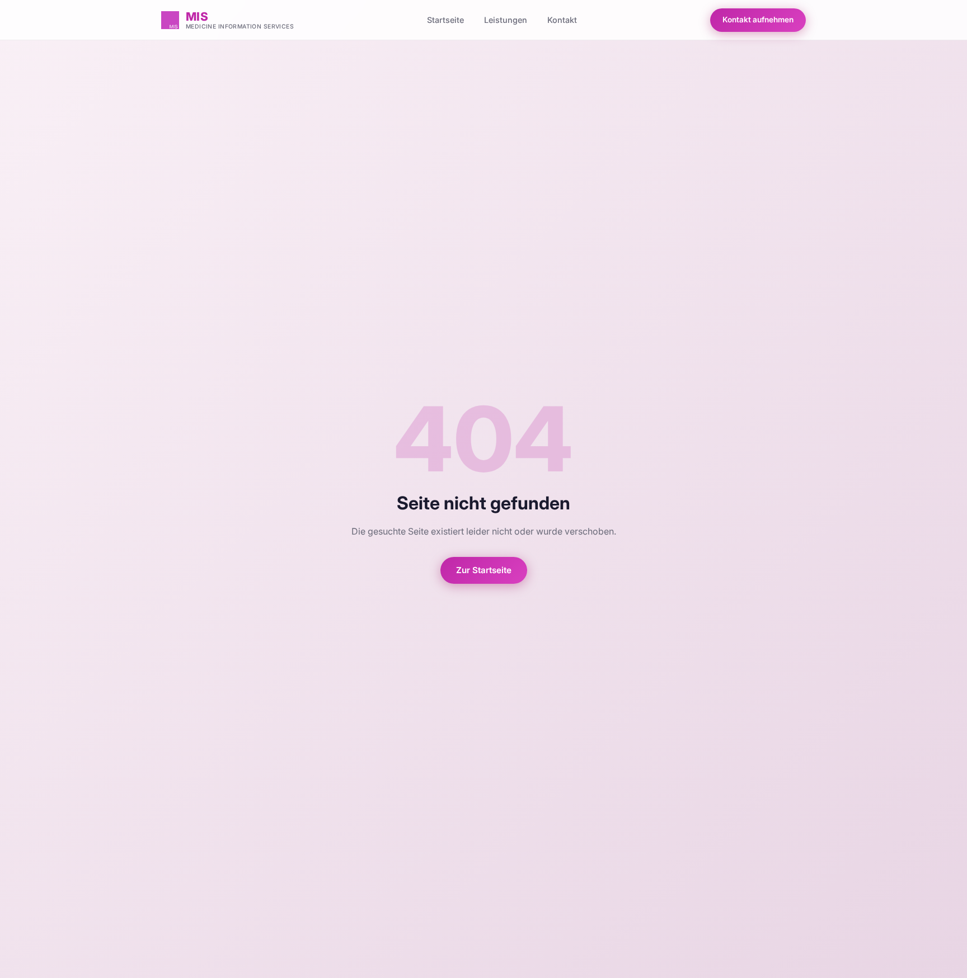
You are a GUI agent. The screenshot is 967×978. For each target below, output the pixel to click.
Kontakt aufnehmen (758, 19)
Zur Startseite (483, 570)
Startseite (445, 20)
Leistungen (505, 20)
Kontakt (562, 20)
